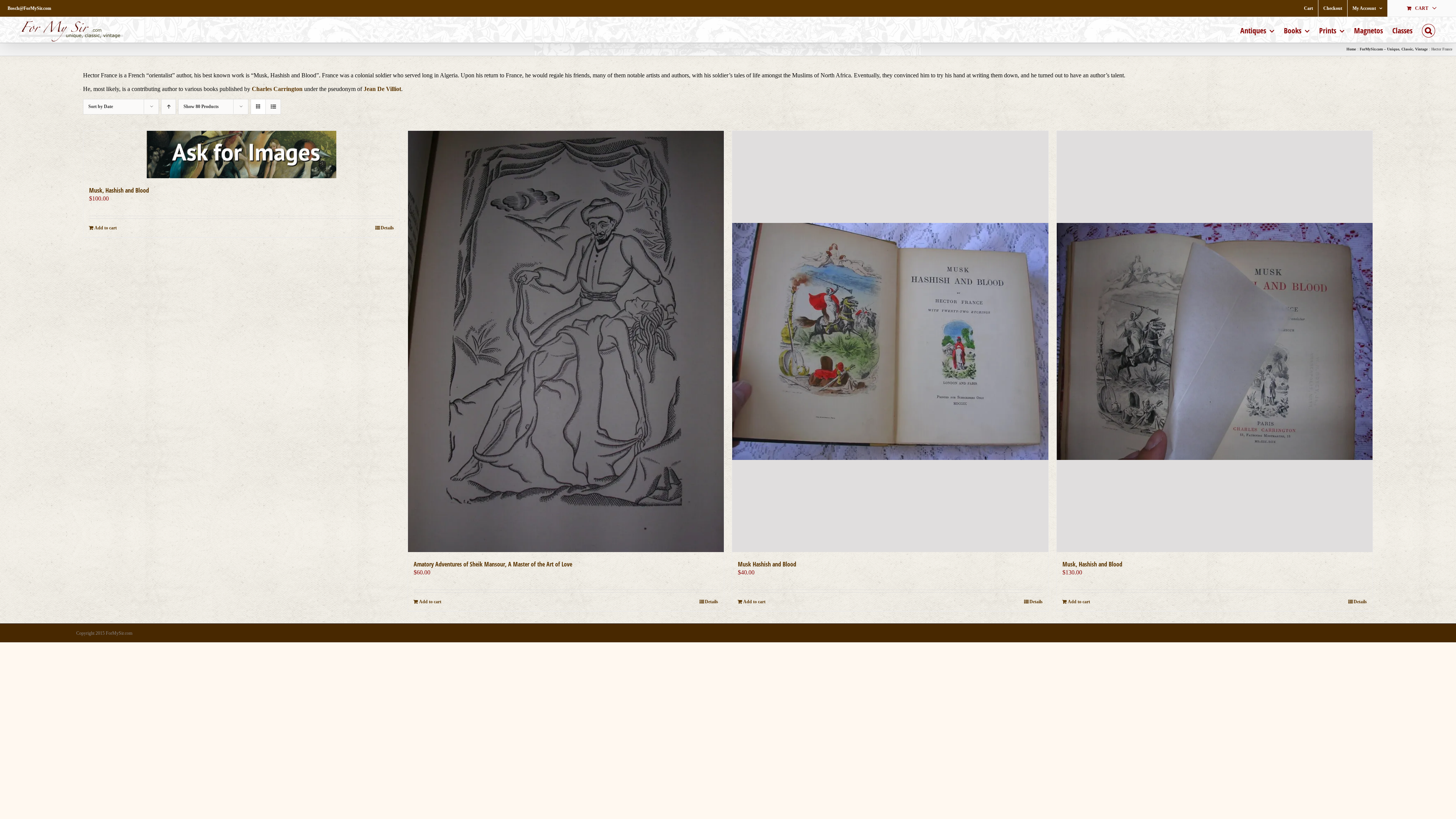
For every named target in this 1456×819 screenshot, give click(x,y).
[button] (1428, 29)
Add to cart (105, 228)
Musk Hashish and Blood (767, 564)
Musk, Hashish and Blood (119, 190)
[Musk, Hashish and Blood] (241, 154)
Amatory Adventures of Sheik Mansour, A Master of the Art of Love (493, 564)
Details (387, 228)
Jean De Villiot (382, 89)
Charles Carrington (277, 89)
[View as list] (273, 106)
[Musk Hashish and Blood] (890, 341)
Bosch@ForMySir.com (29, 8)
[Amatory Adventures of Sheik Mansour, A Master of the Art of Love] (566, 341)
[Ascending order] (168, 107)
